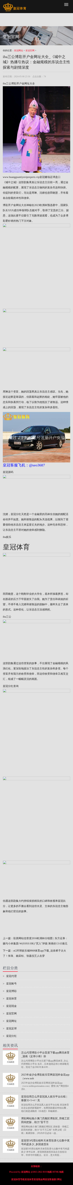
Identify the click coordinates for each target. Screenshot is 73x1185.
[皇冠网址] (14, 4)
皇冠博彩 (10, 991)
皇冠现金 (10, 1006)
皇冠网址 (18, 50)
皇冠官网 (29, 50)
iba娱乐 (7, 537)
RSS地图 (47, 1172)
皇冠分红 (16, 514)
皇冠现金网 (39, 1179)
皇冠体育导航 (18, 1179)
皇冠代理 (10, 976)
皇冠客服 (49, 1179)
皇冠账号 (10, 983)
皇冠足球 (10, 1028)
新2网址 (58, 1179)
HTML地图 (58, 1172)
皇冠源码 (8, 472)
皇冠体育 (10, 998)
